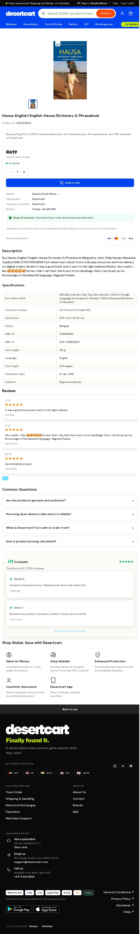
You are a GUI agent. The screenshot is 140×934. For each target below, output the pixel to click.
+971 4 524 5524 (24, 876)
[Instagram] (115, 766)
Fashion (73, 24)
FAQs (129, 912)
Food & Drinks (53, 24)
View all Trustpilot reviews (70, 631)
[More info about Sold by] (58, 193)
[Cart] (130, 13)
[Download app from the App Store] (46, 909)
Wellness (11, 24)
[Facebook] (131, 766)
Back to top (70, 709)
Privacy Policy (122, 899)
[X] (123, 766)
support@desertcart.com (31, 862)
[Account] (122, 13)
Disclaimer (125, 905)
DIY (87, 24)
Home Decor (31, 24)
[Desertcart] (20, 13)
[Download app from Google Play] (18, 909)
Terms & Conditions (118, 892)
